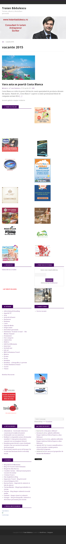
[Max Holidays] (41, 384)
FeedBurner (54, 283)
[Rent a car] (10, 236)
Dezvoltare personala (11, 329)
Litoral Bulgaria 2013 (11, 481)
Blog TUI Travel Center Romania (14, 466)
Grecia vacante (41, 311)
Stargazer (50, 532)
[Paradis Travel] (10, 260)
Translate (49, 421)
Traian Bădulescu (14, 8)
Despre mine (8, 327)
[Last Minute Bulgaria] (9, 290)
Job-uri (6, 350)
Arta (5, 315)
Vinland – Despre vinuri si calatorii (16, 495)
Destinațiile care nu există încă (14, 435)
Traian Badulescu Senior (12, 364)
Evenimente (8, 336)
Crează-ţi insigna (5, 514)
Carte (6, 323)
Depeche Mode (9, 325)
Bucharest (7, 319)
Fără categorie (8, 338)
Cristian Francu (9, 475)
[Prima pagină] (3, 42)
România (7, 360)
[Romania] (43, 242)
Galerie (6, 88)
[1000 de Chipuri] (43, 302)
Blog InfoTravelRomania (12, 464)
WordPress (43, 532)
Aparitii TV (7, 313)
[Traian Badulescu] (2, 513)
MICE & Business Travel (12, 352)
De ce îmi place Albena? (49, 431)
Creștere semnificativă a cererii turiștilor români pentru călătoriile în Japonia (49, 447)
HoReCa (6, 342)
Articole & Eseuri (9, 317)
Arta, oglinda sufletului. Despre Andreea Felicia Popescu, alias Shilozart (49, 435)
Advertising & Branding (12, 311)
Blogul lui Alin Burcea (11, 469)
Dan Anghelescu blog (11, 477)
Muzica (6, 354)
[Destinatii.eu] (10, 170)
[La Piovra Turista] (9, 400)
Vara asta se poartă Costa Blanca (22, 84)
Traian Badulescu (5, 510)
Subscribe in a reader (9, 269)
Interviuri (7, 346)
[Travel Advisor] (41, 394)
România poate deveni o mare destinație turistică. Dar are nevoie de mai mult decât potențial (17, 445)
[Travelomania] (10, 414)
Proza (6, 358)
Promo (6, 356)
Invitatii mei (8, 348)
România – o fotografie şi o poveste (15, 362)
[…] (20, 96)
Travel (6, 366)
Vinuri (6, 368)
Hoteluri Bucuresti (8, 374)
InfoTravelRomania (10, 344)
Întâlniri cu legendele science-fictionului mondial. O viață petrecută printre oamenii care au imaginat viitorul (17, 439)
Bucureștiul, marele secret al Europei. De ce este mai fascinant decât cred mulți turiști (17, 451)
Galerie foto (8, 340)
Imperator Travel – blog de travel (15, 479)
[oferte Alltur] (43, 256)
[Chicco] (10, 151)
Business (7, 321)
